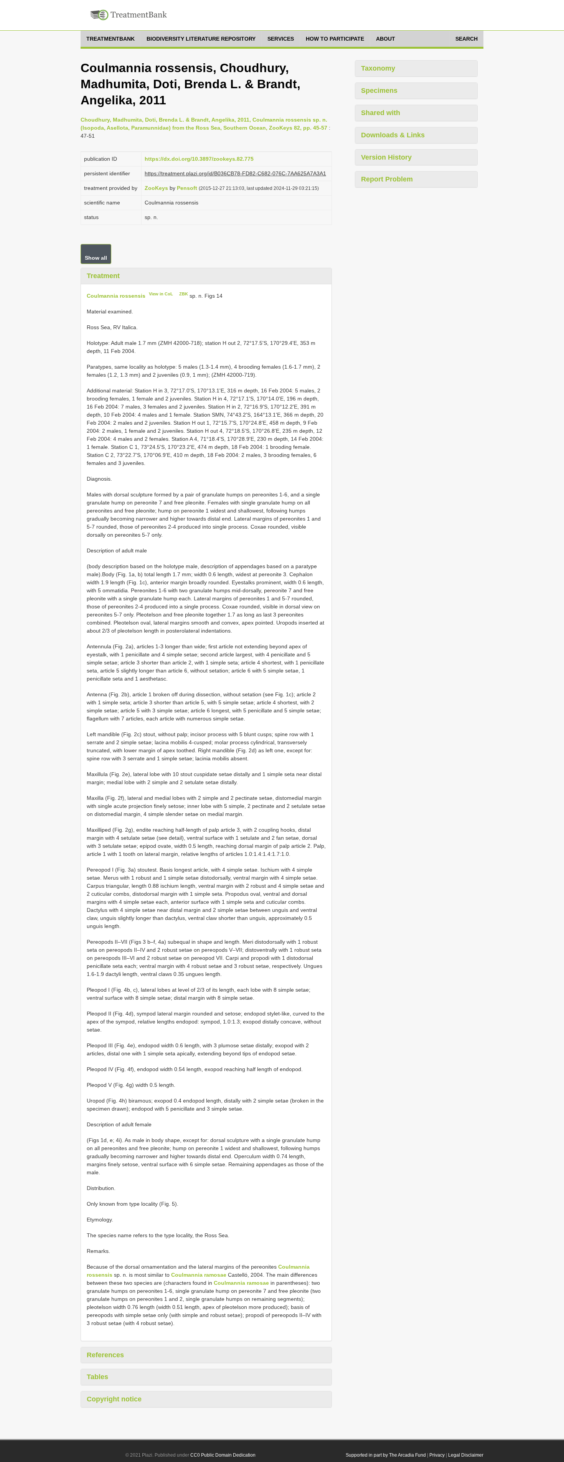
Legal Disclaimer (465, 1455)
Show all (96, 258)
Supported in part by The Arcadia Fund (386, 1455)
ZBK (183, 294)
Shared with (380, 113)
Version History (386, 157)
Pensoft (187, 188)
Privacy (437, 1455)
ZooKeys (156, 188)
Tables (97, 1377)
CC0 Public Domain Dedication (223, 1455)
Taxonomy (378, 68)
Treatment (103, 276)
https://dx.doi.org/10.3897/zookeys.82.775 (199, 159)
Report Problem (387, 179)
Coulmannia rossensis (116, 296)
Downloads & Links (393, 135)
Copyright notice (114, 1399)
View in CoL (161, 294)
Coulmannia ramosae (198, 1275)
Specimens (379, 90)
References (105, 1355)
